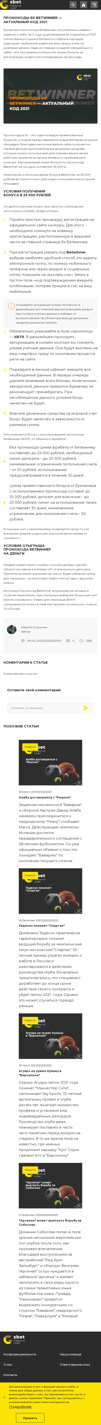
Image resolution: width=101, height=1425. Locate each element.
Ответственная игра (75, 1364)
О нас (8, 1364)
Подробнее (20, 1406)
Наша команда (70, 1354)
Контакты (10, 1375)
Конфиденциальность (20, 1354)
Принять (30, 1418)
